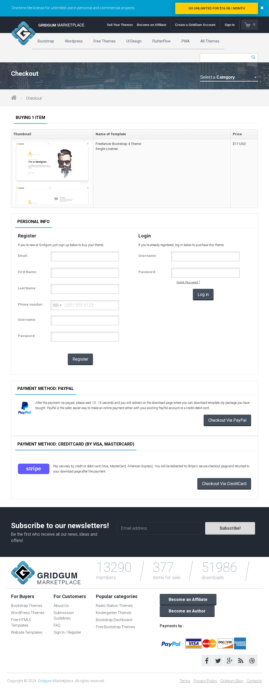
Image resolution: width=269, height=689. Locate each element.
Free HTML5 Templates (21, 622)
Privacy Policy (205, 681)
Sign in (230, 25)
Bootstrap (46, 41)
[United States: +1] (57, 305)
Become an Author (187, 611)
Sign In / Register (67, 632)
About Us (61, 606)
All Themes (209, 41)
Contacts (254, 681)
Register (80, 359)
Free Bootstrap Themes (115, 627)
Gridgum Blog (231, 681)
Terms (184, 681)
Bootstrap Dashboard (114, 620)
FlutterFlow (161, 41)
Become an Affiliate (151, 25)
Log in (203, 294)
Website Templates (26, 632)
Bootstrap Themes (26, 606)
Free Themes (105, 41)
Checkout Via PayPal (227, 420)
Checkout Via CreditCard (224, 483)
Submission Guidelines (64, 615)
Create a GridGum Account (195, 25)
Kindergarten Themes (113, 613)
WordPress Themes (27, 613)
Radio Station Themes (114, 606)
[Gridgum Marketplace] (23, 34)
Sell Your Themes (120, 25)
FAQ (57, 625)
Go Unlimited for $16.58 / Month (216, 8)
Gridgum (45, 681)
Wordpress (74, 41)
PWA (186, 41)
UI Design (134, 41)
